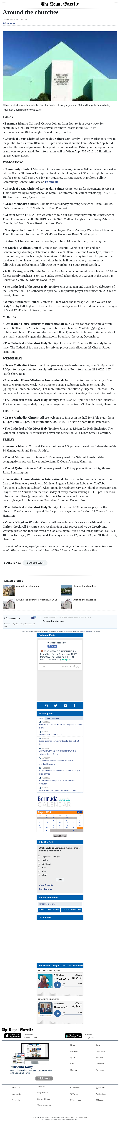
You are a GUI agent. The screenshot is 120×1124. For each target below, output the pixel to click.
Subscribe (16, 1100)
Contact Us (16, 1093)
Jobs (98, 1045)
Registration (42, 1092)
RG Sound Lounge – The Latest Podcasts (61, 965)
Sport (72, 1057)
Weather (99, 1057)
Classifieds (100, 1051)
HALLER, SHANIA (47, 904)
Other (44, 874)
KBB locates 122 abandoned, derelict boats (57, 790)
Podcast (101, 1100)
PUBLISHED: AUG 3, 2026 (48, 999)
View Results (46, 885)
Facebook (51, 181)
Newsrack (100, 1069)
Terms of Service (85, 631)
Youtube (101, 1087)
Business (74, 1051)
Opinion (73, 1069)
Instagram (76, 1100)
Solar (44, 867)
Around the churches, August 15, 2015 (36, 599)
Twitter (75, 1093)
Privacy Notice (43, 1098)
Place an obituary (72, 909)
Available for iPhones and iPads (31, 1036)
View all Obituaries (49, 909)
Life (72, 1063)
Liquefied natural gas (51, 856)
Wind (44, 871)
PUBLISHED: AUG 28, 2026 (49, 970)
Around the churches (27, 586)
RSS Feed (102, 1093)
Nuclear (45, 860)
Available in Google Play (89, 1036)
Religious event (35, 562)
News (72, 1045)
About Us (16, 1087)
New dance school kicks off (50, 734)
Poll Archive (45, 889)
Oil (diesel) (46, 863)
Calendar (100, 1063)
